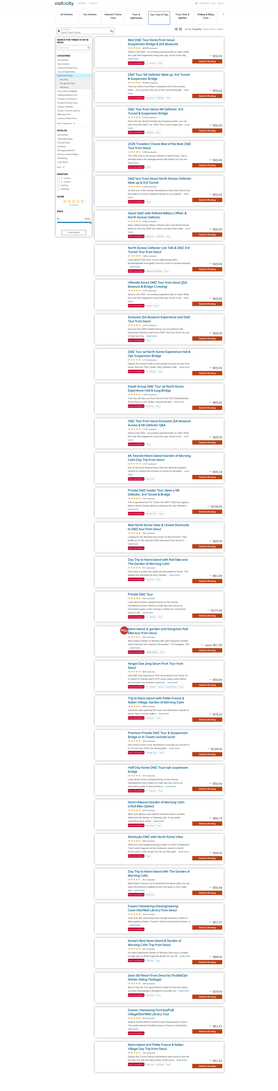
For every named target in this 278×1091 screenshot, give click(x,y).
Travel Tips (204, 3)
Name (220, 29)
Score (206, 29)
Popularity (196, 29)
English (92, 3)
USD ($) (81, 3)
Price (213, 29)
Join (214, 3)
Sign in (221, 3)
